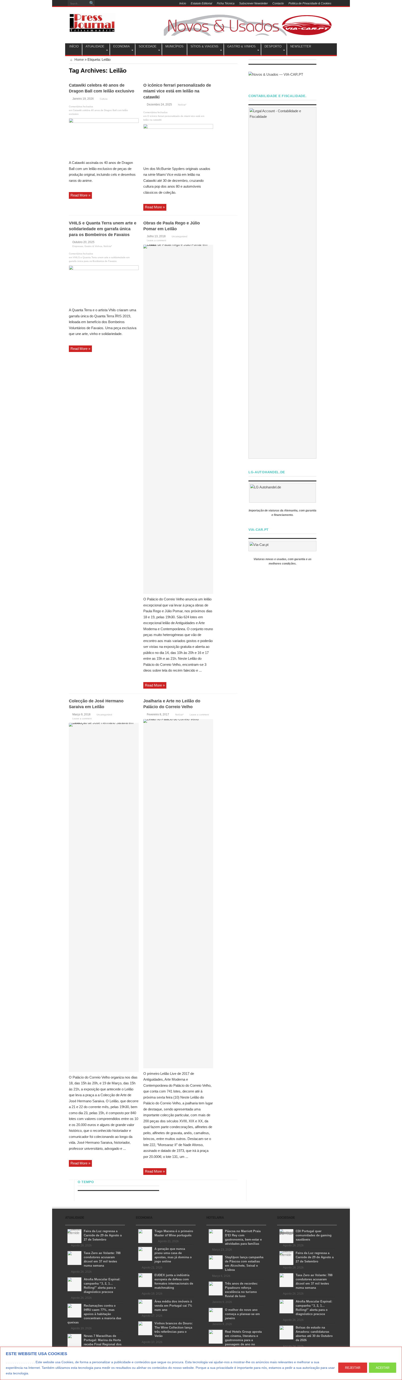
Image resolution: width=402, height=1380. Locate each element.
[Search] (91, 3)
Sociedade (148, 46)
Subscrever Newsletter (253, 3)
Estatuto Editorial (201, 3)
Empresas (77, 246)
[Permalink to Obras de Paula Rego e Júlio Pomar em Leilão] (178, 419)
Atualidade (95, 46)
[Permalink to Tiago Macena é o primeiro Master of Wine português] (145, 1236)
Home (79, 59)
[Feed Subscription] (236, 70)
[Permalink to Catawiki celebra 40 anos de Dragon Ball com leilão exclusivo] (104, 137)
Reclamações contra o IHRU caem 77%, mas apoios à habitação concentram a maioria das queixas (94, 1314)
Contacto (278, 3)
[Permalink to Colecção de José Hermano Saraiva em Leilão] (104, 897)
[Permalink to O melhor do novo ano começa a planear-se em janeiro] (216, 1314)
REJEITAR (352, 1368)
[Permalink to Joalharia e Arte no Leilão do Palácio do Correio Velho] (178, 893)
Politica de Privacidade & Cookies (309, 3)
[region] (201, 1363)
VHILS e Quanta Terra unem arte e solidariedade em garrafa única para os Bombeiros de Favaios (102, 229)
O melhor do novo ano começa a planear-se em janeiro (242, 1314)
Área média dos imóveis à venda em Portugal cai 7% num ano (173, 1306)
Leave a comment (156, 240)
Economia (121, 46)
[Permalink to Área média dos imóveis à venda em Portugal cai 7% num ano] (145, 1306)
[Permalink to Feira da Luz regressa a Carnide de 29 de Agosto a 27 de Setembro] (74, 1236)
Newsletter (300, 46)
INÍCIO (74, 46)
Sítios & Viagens (204, 46)
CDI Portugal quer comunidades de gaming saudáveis (314, 1235)
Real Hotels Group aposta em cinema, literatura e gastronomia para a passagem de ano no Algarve (235, 1340)
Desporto (273, 46)
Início (182, 3)
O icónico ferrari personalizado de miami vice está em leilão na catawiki (177, 91)
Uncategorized (179, 236)
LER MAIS (38, 1373)
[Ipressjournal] (92, 21)
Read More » (80, 195)
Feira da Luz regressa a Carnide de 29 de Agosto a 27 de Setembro (103, 1235)
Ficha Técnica (225, 3)
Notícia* (182, 104)
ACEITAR (382, 1368)
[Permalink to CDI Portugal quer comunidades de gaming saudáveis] (286, 1236)
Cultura (103, 99)
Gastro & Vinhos (241, 46)
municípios (174, 46)
